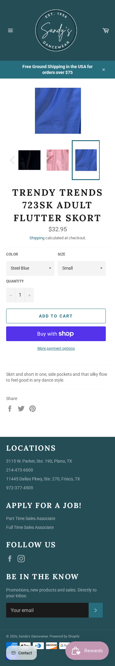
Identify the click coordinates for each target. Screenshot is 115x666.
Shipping (36, 238)
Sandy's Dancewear (33, 636)
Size (61, 254)
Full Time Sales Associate (30, 527)
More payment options (56, 348)
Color (12, 254)
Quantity (15, 281)
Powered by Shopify (64, 636)
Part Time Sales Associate (30, 518)
